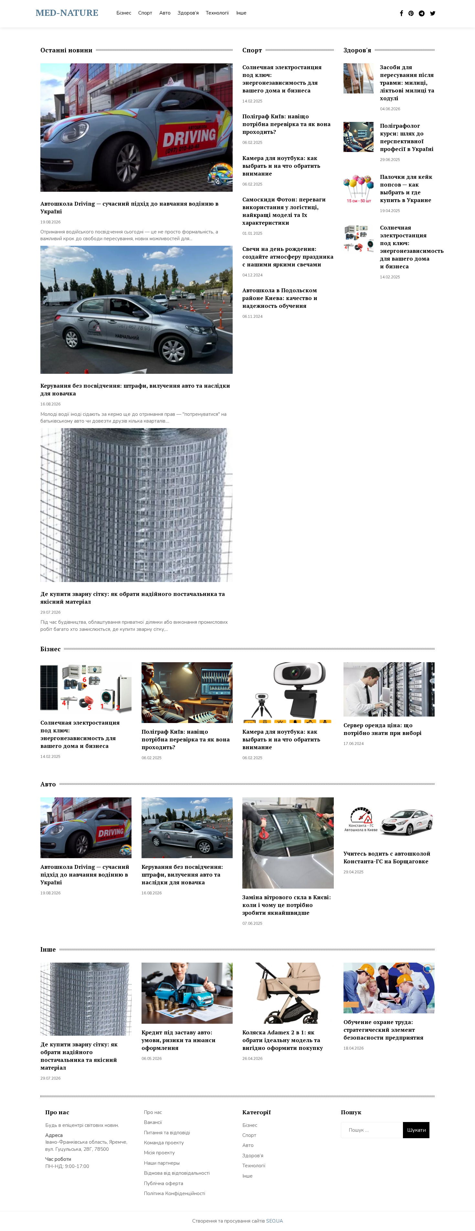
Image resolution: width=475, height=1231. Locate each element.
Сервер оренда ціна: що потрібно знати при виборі (382, 729)
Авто (165, 13)
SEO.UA (274, 1221)
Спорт (145, 13)
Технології (217, 13)
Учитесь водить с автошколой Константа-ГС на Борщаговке (386, 857)
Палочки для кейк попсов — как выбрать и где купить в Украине (406, 188)
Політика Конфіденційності (174, 1193)
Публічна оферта (163, 1183)
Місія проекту (159, 1153)
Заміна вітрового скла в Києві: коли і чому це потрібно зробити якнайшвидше (286, 904)
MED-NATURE (67, 12)
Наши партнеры (162, 1163)
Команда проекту (164, 1142)
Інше (241, 13)
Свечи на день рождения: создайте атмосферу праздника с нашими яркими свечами (287, 256)
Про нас (153, 1112)
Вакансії (153, 1122)
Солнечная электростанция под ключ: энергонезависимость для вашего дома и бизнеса (282, 78)
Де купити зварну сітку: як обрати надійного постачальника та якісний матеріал (79, 1056)
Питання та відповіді (167, 1132)
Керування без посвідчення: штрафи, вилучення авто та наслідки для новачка (182, 874)
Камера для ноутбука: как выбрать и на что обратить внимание (281, 165)
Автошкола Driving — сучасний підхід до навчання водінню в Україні (84, 874)
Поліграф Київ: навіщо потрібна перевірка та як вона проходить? (286, 124)
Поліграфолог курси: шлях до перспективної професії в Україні (407, 137)
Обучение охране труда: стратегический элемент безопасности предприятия (383, 1029)
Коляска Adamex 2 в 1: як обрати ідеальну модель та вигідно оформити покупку (282, 1040)
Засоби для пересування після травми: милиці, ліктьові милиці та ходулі (407, 82)
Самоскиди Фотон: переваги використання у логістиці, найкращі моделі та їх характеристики (284, 211)
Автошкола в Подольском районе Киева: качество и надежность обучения (279, 297)
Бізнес (123, 13)
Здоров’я (188, 13)
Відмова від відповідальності (177, 1173)
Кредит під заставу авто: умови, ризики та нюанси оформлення (179, 1040)
